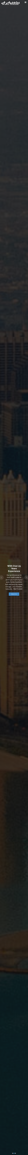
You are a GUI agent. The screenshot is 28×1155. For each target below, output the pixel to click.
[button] (1, 577)
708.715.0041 (17, 591)
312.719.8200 (17, 589)
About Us (14, 596)
